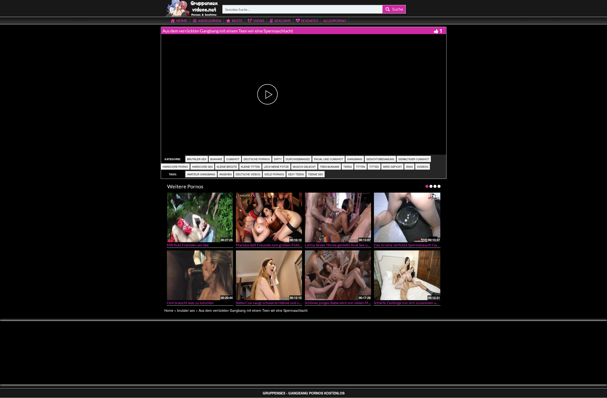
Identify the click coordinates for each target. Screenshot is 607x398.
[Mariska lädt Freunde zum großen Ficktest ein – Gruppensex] (269, 217)
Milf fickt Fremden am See (188, 245)
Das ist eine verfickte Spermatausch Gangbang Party (416, 245)
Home (168, 310)
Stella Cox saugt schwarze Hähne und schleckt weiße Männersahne (290, 302)
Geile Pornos (274, 174)
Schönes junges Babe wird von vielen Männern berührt (349, 302)
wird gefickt (392, 166)
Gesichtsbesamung (380, 159)
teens (347, 166)
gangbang (354, 159)
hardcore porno (175, 166)
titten (360, 166)
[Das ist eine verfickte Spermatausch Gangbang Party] (407, 217)
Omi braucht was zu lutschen (190, 302)
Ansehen (225, 174)
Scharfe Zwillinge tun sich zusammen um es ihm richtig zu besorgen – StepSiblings (439, 302)
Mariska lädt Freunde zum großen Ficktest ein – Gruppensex (285, 245)
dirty (278, 159)
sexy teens (296, 174)
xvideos (422, 166)
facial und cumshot (328, 159)
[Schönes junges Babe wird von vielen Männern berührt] (338, 275)
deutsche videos (248, 174)
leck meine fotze (276, 166)
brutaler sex (196, 159)
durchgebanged (298, 159)
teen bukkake (329, 166)
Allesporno (334, 20)
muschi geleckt (304, 166)
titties (374, 166)
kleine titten (250, 166)
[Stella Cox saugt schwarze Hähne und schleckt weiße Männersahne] (269, 275)
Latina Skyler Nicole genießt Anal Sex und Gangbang (347, 245)
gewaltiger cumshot (413, 159)
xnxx (409, 166)
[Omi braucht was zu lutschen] (200, 275)
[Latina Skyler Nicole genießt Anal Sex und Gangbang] (338, 217)
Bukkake (216, 159)
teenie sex (315, 174)
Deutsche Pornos (257, 159)
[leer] (192, 7)
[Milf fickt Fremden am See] (200, 217)
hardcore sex (202, 166)
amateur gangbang (201, 174)
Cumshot (232, 159)
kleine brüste (227, 166)
